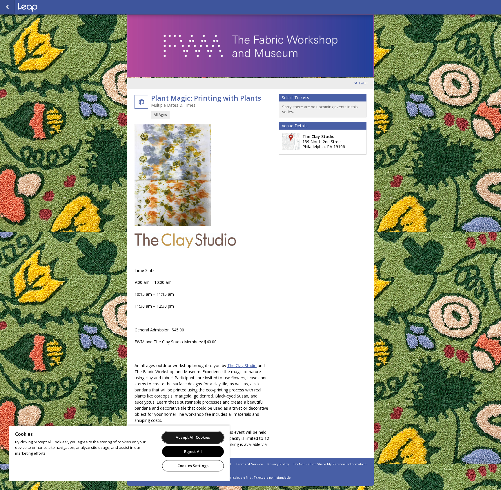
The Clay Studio (242, 365)
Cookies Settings (192, 465)
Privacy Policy (278, 464)
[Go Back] (7, 7)
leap (47, 7)
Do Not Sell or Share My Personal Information (329, 464)
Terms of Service (249, 464)
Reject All (193, 451)
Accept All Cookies (193, 437)
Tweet (363, 83)
